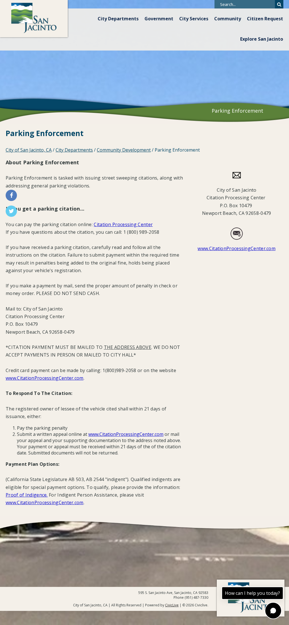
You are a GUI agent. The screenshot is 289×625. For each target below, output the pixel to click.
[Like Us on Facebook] (11, 195)
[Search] (279, 4)
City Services (193, 19)
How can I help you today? (252, 593)
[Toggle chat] (273, 610)
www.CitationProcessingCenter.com (45, 378)
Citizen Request (265, 19)
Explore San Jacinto (261, 39)
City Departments (118, 19)
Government (158, 19)
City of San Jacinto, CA (29, 150)
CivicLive (172, 605)
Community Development (124, 150)
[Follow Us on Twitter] (11, 211)
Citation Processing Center (123, 224)
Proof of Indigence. (27, 495)
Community (227, 19)
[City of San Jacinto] (34, 18)
